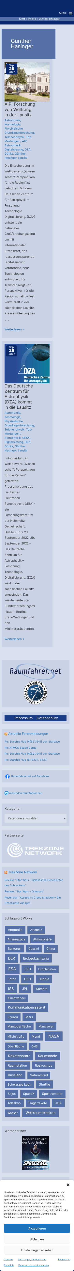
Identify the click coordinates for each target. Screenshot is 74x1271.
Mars (29, 1017)
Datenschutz (47, 718)
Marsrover (46, 1026)
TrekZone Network (22, 872)
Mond (36, 1036)
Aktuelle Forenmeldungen (28, 734)
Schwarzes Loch (19, 1084)
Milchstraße (15, 1036)
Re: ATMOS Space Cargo (20, 747)
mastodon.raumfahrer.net (25, 793)
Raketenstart (19, 1056)
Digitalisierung (14, 149)
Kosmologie (12, 124)
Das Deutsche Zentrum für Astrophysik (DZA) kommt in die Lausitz (19, 396)
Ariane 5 (36, 930)
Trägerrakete (37, 1103)
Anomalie (15, 930)
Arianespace (16, 939)
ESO (27, 969)
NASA (53, 1036)
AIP (24, 141)
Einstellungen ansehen (37, 1250)
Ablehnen (37, 1239)
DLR (11, 958)
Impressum (64, 1259)
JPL (25, 989)
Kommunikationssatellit (26, 1007)
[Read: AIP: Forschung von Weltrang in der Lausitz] (30, 81)
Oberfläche (15, 1046)
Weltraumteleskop (41, 1113)
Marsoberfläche (19, 1026)
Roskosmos (43, 1065)
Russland (15, 1075)
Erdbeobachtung (36, 958)
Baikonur (14, 948)
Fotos (12, 979)
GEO (27, 979)
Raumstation (17, 1065)
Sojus (12, 1094)
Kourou (13, 1017)
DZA (27, 149)
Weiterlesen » (14, 329)
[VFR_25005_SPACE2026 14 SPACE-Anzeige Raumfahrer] (35, 1152)
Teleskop (14, 1103)
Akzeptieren (37, 1228)
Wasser (12, 1113)
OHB (34, 1046)
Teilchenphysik (14, 137)
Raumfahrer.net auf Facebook (30, 776)
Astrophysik (13, 145)
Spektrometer (52, 1094)
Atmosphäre (42, 939)
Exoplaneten (47, 969)
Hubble (43, 979)
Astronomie (12, 120)
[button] (68, 1185)
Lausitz (22, 158)
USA (58, 1103)
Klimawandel (16, 998)
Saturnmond (39, 1075)
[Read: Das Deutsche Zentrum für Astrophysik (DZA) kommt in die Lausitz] (30, 363)
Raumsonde (47, 1056)
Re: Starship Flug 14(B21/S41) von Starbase (32, 741)
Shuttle (44, 1084)
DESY (26, 438)
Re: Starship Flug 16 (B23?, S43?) (26, 759)
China (50, 948)
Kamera (41, 989)
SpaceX (28, 1094)
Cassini (33, 948)
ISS (11, 988)
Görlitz (9, 153)
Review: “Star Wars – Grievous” (24, 891)
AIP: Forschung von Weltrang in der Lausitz (20, 109)
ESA (12, 968)
